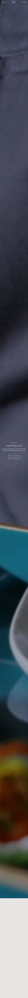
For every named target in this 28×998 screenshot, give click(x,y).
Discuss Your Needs (14, 456)
